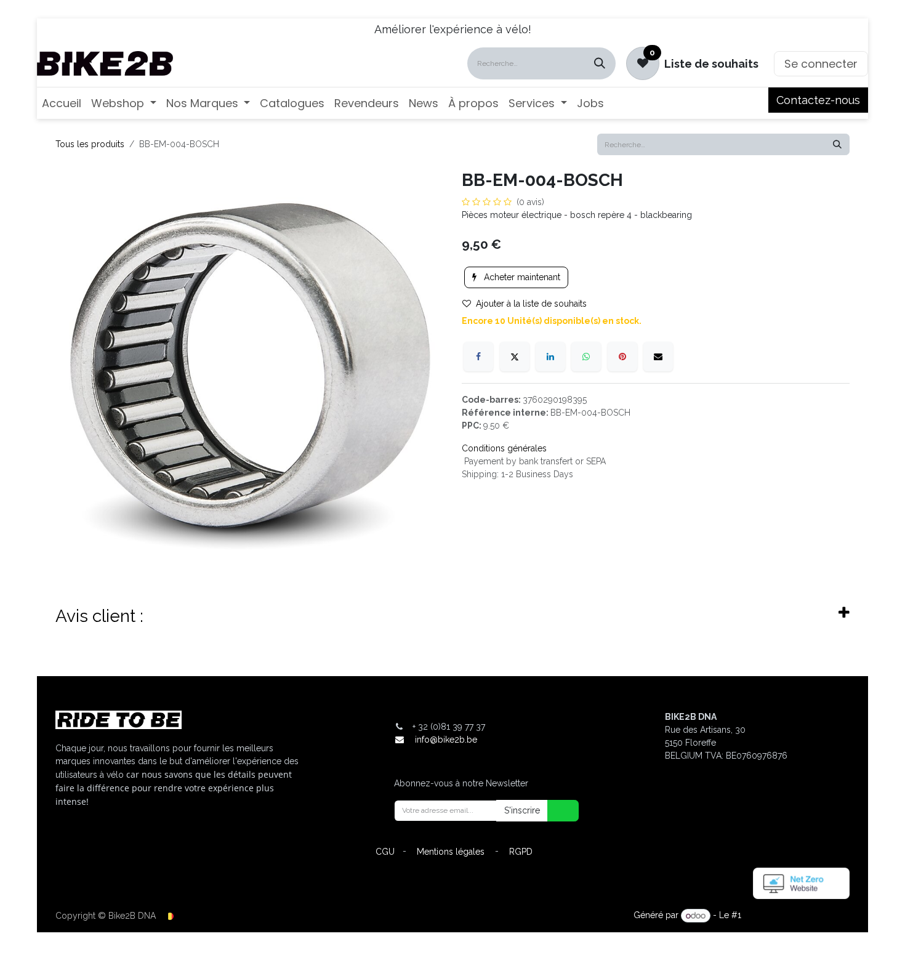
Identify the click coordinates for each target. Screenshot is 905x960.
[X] (514, 356)
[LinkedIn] (550, 356)
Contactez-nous (818, 100)
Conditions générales (504, 448)
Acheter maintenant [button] (520, 277)
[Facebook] (478, 356)
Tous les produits (89, 144)
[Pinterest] (622, 356)
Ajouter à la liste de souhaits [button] (531, 304)
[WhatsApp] (586, 356)
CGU (385, 852)
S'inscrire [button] (522, 810)
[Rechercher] (600, 63)
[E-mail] (658, 356)
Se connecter (821, 63)
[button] (555, 810)
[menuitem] (61, 103)
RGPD (521, 852)
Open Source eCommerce (797, 916)
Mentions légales (451, 852)
